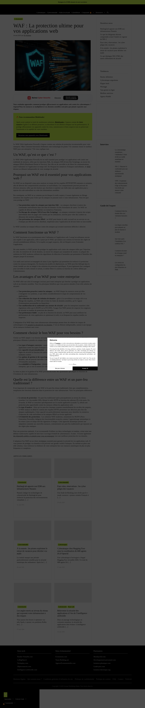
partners (58, 343)
